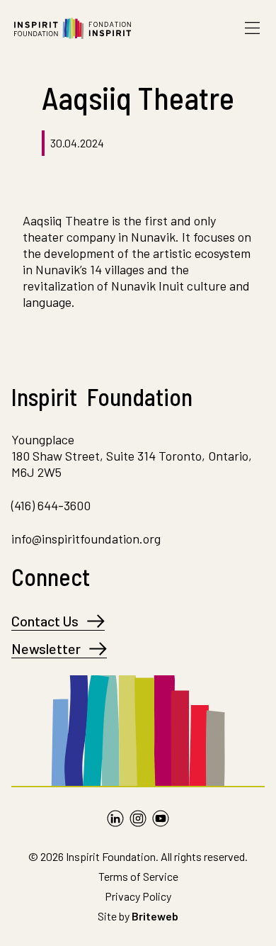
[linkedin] (115, 818)
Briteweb (155, 916)
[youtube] (160, 818)
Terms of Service (138, 876)
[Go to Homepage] (72, 28)
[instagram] (138, 818)
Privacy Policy (138, 896)
